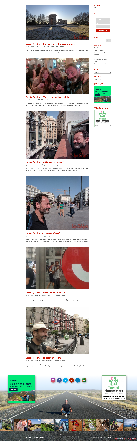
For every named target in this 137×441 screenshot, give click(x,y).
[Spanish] (116, 438)
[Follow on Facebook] (59, 380)
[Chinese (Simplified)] (135, 438)
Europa (56, 46)
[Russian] (133, 438)
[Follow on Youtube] (71, 380)
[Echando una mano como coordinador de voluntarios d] (75, 425)
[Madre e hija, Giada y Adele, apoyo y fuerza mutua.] (130, 425)
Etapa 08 (52, 295)
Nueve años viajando (99, 50)
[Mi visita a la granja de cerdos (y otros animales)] (20, 425)
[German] (127, 438)
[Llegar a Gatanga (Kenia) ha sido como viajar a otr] (116, 425)
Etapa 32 (52, 46)
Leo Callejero (30, 46)
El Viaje (43, 46)
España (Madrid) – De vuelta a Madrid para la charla (50, 43)
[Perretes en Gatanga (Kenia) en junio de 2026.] (102, 425)
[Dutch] (129, 438)
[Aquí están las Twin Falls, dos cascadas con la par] (6, 425)
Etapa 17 (52, 165)
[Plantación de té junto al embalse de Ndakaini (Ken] (47, 425)
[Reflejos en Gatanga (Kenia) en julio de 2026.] (61, 425)
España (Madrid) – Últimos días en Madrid (45, 162)
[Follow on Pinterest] (84, 380)
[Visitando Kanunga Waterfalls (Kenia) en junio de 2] (89, 425)
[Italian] (120, 438)
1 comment (62, 360)
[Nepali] (131, 438)
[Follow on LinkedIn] (77, 380)
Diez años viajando (98, 48)
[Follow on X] (65, 380)
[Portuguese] (124, 438)
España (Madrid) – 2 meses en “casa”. (43, 233)
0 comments (62, 46)
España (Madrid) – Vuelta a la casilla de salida (47, 97)
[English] (118, 438)
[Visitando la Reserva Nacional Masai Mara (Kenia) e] (34, 425)
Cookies (42, 437)
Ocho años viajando (99, 57)
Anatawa (109, 437)
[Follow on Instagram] (53, 380)
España (47, 46)
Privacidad (34, 437)
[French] (122, 438)
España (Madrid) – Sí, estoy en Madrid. (44, 357)
